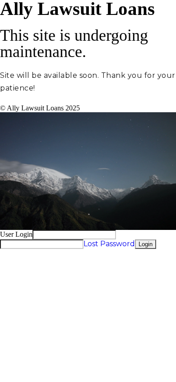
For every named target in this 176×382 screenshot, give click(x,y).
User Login (16, 234)
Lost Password (109, 243)
